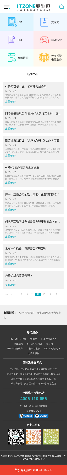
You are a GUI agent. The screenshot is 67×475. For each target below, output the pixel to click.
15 (55, 294)
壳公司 (49, 343)
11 (32, 294)
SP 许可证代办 (34, 343)
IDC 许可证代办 (52, 348)
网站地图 (43, 406)
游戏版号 (18, 343)
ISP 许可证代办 (15, 348)
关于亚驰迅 (50, 58)
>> (36, 298)
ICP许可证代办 (27, 312)
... (16, 294)
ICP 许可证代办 (18, 339)
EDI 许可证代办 (49, 339)
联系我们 (33, 406)
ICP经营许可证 (17, 22)
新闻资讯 (17, 58)
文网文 (50, 22)
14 (50, 294)
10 (26, 294)
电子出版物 (33, 353)
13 (44, 294)
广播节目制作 (33, 348)
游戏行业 (50, 40)
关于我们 (23, 406)
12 (38, 294)
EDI (17, 40)
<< (6, 294)
